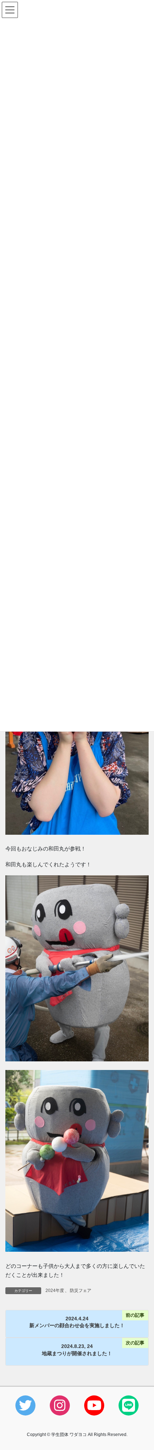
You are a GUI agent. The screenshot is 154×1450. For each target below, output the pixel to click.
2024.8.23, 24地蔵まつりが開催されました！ (77, 1349)
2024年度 (54, 1290)
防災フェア (80, 1290)
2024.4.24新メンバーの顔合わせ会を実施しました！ (77, 1322)
